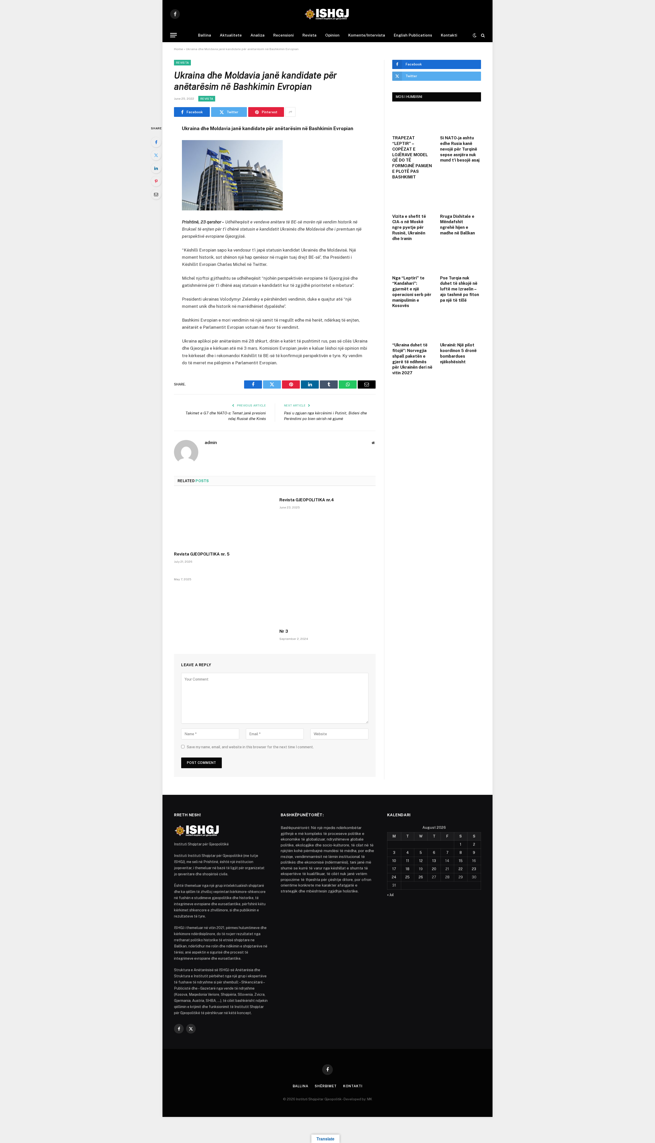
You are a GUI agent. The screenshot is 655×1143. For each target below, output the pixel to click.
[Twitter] (156, 155)
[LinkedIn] (156, 168)
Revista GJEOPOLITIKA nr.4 (306, 499)
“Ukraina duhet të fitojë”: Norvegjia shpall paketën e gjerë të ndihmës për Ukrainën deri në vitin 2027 (412, 359)
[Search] (482, 35)
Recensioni (283, 35)
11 (407, 861)
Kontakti (449, 35)
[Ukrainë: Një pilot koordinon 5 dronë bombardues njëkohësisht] (460, 326)
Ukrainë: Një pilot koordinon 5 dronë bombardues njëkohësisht (458, 353)
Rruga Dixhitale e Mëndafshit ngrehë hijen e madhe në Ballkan (457, 224)
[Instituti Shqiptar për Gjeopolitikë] (327, 14)
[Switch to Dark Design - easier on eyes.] (475, 35)
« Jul (390, 895)
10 (394, 861)
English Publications (413, 35)
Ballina (204, 35)
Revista (309, 35)
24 (394, 877)
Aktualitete (231, 35)
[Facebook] (156, 142)
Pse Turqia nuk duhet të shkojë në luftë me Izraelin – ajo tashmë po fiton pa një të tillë (459, 289)
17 (394, 869)
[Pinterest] (156, 181)
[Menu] (173, 35)
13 (434, 861)
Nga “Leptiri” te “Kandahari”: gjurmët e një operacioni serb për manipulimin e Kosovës (411, 292)
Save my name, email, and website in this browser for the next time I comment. (250, 747)
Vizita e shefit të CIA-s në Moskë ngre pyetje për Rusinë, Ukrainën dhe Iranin (409, 227)
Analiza (257, 35)
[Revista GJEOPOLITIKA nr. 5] (222, 520)
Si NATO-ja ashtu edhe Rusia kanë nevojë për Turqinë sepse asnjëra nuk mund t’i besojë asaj (459, 149)
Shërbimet (326, 1086)
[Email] (156, 194)
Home (178, 49)
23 (474, 869)
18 (407, 869)
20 (434, 869)
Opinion (332, 35)
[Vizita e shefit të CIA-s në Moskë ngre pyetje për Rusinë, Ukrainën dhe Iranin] (412, 197)
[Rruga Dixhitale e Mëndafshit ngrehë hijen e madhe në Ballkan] (460, 197)
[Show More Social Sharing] (290, 112)
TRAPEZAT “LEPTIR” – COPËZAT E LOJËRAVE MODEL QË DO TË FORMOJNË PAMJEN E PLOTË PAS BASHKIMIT (412, 157)
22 (460, 869)
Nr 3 (283, 631)
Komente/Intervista (366, 35)
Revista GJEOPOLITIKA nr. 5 (202, 554)
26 (421, 877)
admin (211, 442)
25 (407, 877)
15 (461, 861)
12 (421, 861)
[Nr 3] (327, 598)
